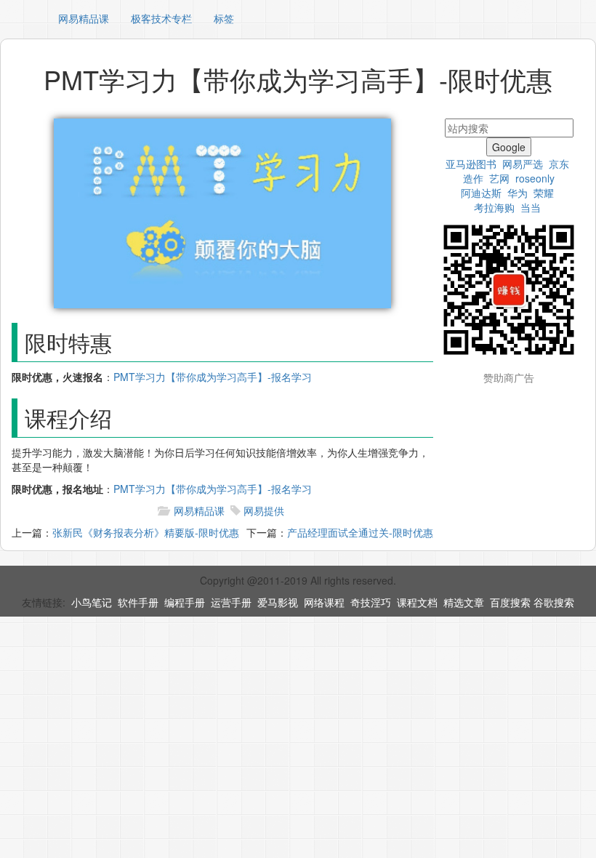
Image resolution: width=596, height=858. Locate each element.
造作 (473, 178)
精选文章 (463, 602)
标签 (224, 18)
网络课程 (324, 602)
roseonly (535, 178)
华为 (517, 192)
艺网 (499, 178)
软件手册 (138, 602)
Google (508, 147)
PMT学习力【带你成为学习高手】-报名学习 (212, 376)
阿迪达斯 (481, 192)
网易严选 (522, 163)
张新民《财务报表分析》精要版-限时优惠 (145, 532)
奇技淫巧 (370, 602)
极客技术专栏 (161, 18)
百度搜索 (510, 602)
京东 (559, 163)
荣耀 (543, 192)
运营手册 (231, 602)
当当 (530, 207)
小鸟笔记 (91, 602)
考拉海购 (494, 207)
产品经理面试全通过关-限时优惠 (360, 532)
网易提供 (263, 510)
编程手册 (184, 602)
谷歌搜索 (553, 602)
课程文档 (417, 602)
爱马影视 (277, 602)
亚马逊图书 (471, 163)
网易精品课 (83, 18)
